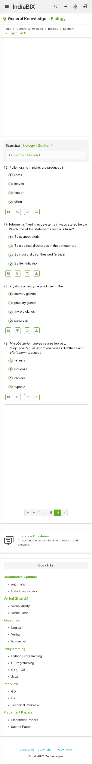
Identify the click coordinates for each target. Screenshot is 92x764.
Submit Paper (21, 727)
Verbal (15, 634)
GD (13, 691)
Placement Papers (24, 720)
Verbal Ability (20, 606)
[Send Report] (37, 212)
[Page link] (27, 513)
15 (51, 512)
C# (23, 670)
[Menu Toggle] (7, 7)
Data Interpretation (25, 591)
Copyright (44, 749)
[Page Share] (65, 7)
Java (14, 677)
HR (13, 698)
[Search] (56, 7)
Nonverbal (18, 641)
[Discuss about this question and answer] (18, 212)
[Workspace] (27, 212)
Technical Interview (25, 705)
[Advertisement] (46, 88)
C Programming (22, 663)
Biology (53, 28)
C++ (14, 670)
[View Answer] (8, 212)
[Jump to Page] (34, 513)
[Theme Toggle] (75, 7)
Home (7, 28)
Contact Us (26, 749)
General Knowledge (29, 28)
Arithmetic (18, 584)
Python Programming (26, 656)
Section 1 (69, 28)
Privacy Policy (63, 749)
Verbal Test (19, 613)
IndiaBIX (24, 6)
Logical (16, 628)
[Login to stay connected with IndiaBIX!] (85, 7)
